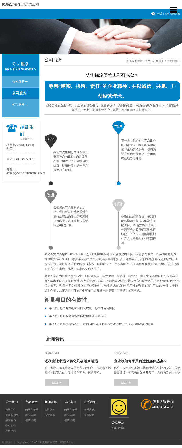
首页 (147, 61)
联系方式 (89, 409)
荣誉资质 (10, 420)
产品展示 (31, 402)
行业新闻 (50, 415)
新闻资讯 (51, 402)
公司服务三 (20, 104)
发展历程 (10, 430)
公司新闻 (50, 409)
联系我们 (90, 402)
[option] (91, 36)
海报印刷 (30, 415)
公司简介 (10, 409)
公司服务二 (21, 93)
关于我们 (11, 402)
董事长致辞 (12, 415)
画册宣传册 (31, 409)
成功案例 (70, 402)
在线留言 (89, 415)
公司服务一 (20, 81)
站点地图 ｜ (9, 442)
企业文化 (10, 425)
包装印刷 (30, 420)
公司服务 (158, 61)
